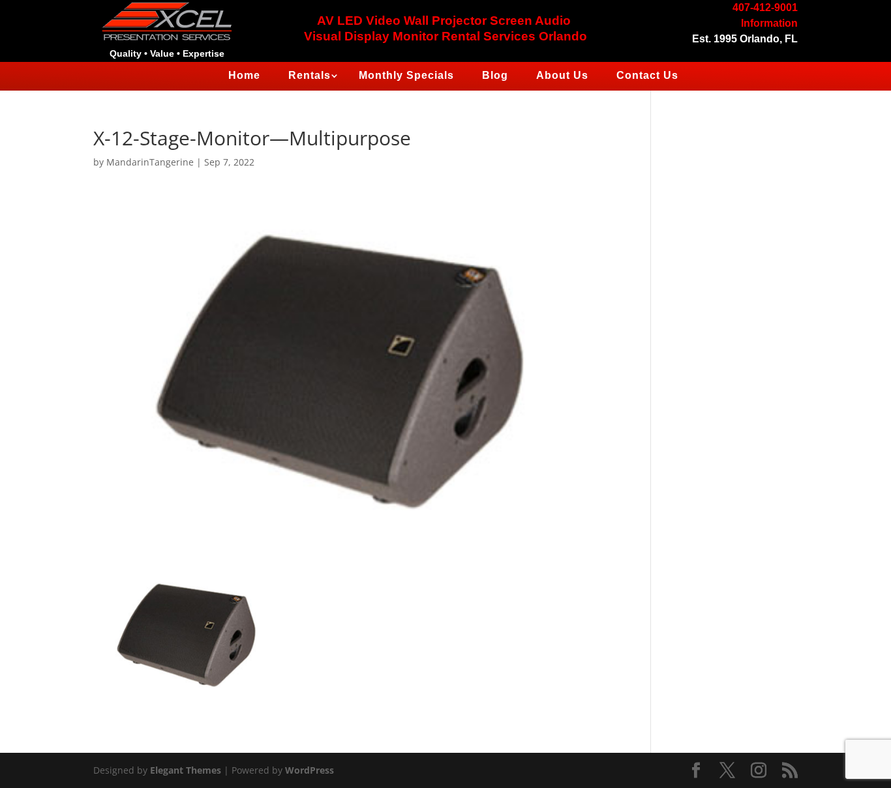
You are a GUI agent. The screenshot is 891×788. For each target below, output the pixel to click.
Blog (495, 75)
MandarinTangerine (150, 162)
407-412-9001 (765, 7)
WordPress (309, 770)
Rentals (309, 75)
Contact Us (647, 75)
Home (244, 75)
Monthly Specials (406, 75)
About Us (562, 75)
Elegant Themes (185, 770)
